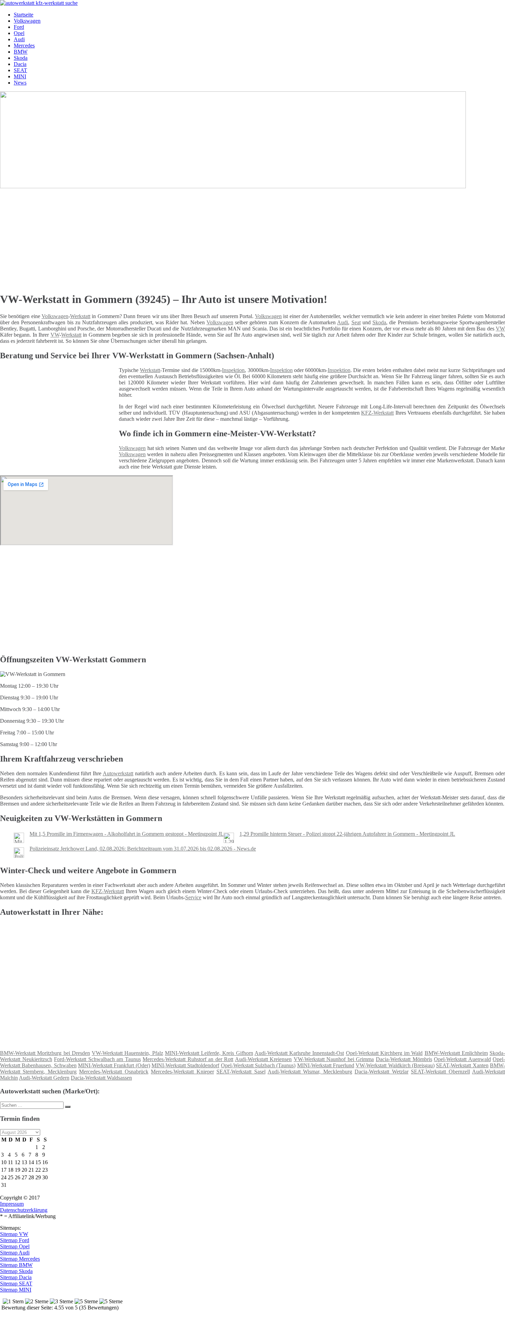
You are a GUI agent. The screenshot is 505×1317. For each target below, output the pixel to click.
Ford (19, 27)
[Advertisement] (211, 238)
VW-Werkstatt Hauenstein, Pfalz (127, 1053)
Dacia (20, 64)
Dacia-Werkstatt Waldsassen (101, 1078)
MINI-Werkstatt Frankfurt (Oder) (114, 1065)
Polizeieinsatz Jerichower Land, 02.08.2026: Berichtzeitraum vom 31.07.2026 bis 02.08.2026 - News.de (143, 849)
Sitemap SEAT (16, 1283)
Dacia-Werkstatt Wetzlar (381, 1071)
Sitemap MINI (15, 1290)
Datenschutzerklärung (23, 1210)
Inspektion (233, 370)
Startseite (23, 15)
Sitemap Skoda (16, 1271)
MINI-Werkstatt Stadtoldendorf (185, 1065)
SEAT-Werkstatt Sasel (240, 1071)
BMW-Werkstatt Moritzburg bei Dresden (45, 1053)
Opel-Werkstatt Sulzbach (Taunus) (258, 1065)
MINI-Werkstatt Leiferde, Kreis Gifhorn (209, 1053)
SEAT (20, 70)
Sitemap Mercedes (20, 1259)
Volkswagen (27, 21)
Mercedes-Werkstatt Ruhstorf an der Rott (188, 1059)
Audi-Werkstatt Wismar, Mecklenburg (310, 1071)
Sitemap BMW (16, 1265)
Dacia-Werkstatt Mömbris (404, 1059)
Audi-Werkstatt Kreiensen (263, 1059)
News (20, 83)
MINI (20, 76)
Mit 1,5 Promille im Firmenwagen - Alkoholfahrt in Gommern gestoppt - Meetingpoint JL (127, 834)
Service (193, 897)
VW (500, 328)
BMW (20, 52)
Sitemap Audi (15, 1253)
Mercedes (24, 45)
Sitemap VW (14, 1234)
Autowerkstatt (118, 773)
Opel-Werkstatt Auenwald (462, 1059)
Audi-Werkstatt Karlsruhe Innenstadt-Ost (299, 1053)
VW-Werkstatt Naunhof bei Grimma (334, 1059)
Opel (19, 33)
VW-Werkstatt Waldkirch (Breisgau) (395, 1065)
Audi (19, 39)
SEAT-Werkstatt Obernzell (440, 1071)
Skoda (20, 58)
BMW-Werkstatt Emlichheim (456, 1053)
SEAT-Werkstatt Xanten (462, 1065)
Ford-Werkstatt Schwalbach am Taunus (97, 1059)
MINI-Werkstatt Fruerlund (325, 1065)
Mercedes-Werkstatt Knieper (182, 1071)
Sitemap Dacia (16, 1277)
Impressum (12, 1204)
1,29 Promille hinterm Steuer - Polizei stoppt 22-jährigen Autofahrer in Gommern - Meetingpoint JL (347, 834)
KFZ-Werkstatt (377, 413)
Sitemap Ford (14, 1240)
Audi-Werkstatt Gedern (44, 1078)
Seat (356, 322)
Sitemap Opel (15, 1246)
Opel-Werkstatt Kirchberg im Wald (384, 1053)
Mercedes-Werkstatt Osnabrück (113, 1071)
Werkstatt (80, 316)
